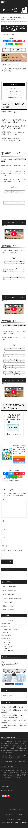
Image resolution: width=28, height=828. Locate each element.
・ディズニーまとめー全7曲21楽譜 (11, 598)
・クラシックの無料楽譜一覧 (9, 590)
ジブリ (5, 644)
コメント (4, 499)
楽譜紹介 (9, 479)
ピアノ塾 (14, 9)
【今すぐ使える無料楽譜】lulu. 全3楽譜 (12, 707)
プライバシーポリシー (10, 814)
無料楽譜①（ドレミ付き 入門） (16, 91)
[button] (2, 2)
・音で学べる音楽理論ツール (9, 610)
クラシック (7, 642)
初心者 (10, 480)
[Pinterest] (17, 41)
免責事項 (21, 814)
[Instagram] (5, 796)
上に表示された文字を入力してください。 (13, 550)
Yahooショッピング (19, 462)
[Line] (14, 44)
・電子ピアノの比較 (7, 606)
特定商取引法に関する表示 (14, 809)
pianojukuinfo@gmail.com (7, 790)
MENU (6, 2)
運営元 (18, 819)
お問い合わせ (11, 819)
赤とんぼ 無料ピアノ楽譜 (12, 89)
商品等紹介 (4, 626)
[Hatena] (8, 44)
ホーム (3, 17)
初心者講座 (4, 623)
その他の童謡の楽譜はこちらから (14, 97)
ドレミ (6, 480)
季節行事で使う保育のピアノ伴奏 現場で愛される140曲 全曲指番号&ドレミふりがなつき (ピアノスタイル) (19, 450)
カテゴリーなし (5, 620)
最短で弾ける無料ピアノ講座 (9, 629)
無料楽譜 (17, 480)
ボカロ (5, 648)
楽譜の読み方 (5, 635)
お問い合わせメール (11, 761)
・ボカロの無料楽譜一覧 (8, 602)
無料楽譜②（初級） (14, 93)
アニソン (6, 640)
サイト (3, 537)
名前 (2, 521)
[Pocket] (22, 41)
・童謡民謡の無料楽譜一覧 (8, 586)
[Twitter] (11, 41)
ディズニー (7, 646)
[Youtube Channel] (8, 796)
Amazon (16, 457)
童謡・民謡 (14, 479)
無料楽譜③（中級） (14, 94)
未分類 (3, 632)
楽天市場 (16, 459)
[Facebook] (5, 41)
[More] (19, 44)
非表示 (15, 84)
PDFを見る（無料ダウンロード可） (14, 222)
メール (3, 529)
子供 (13, 480)
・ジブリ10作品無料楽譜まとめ (10, 594)
